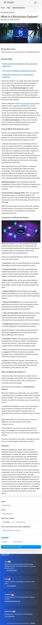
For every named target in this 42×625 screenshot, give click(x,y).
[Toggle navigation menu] (35, 3)
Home (2, 8)
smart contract (8, 474)
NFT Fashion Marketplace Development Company (19, 71)
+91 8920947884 (11, 570)
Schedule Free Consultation (12, 547)
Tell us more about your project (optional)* (15, 526)
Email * (3, 510)
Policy (33, 623)
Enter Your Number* (8, 518)
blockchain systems (28, 103)
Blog (8, 8)
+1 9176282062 (11, 586)
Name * (3, 501)
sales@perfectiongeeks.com (12, 601)
